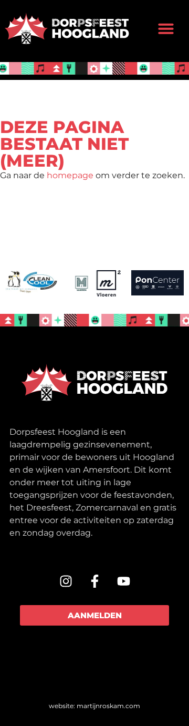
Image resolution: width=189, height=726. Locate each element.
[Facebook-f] (94, 581)
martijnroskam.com (108, 706)
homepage (70, 175)
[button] (165, 28)
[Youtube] (123, 581)
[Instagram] (65, 581)
